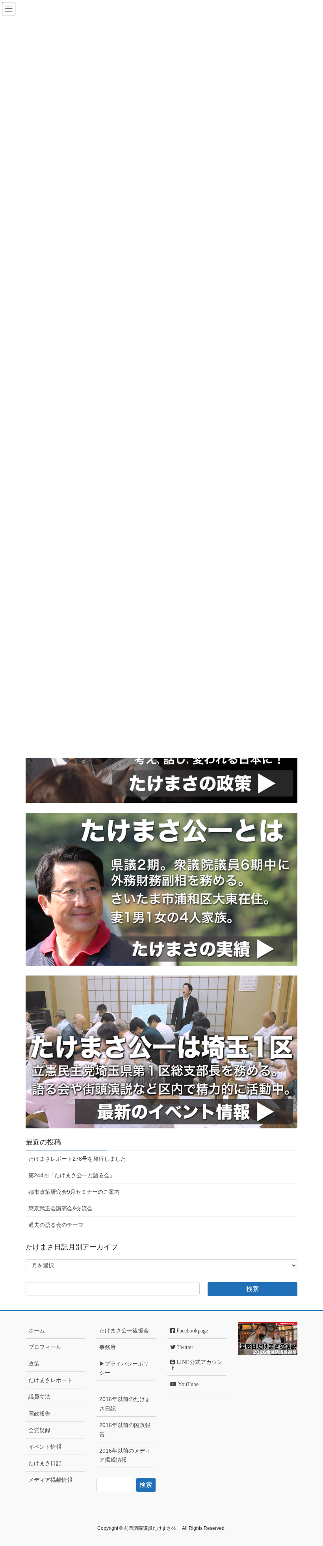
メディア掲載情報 (50, 1480)
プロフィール (44, 1347)
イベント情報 (44, 1447)
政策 (33, 1363)
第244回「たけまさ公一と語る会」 (71, 1175)
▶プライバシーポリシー (124, 1368)
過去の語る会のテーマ (56, 1225)
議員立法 (39, 1397)
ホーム (36, 1330)
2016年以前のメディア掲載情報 (124, 1455)
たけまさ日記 (44, 1463)
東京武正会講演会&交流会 (60, 1208)
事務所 (107, 1347)
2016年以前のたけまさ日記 (124, 1403)
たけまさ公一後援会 (124, 1330)
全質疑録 (39, 1430)
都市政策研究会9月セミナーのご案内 (74, 1192)
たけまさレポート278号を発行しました (77, 1159)
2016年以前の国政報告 (124, 1429)
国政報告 (39, 1413)
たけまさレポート (50, 1380)
